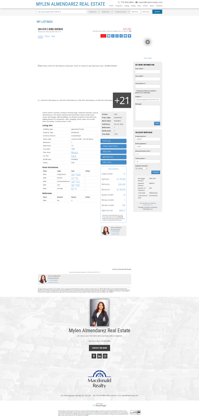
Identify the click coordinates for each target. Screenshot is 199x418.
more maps (148, 58)
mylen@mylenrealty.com (129, 395)
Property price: (140, 136)
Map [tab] (53, 36)
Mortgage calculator (114, 157)
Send (157, 123)
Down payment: (140, 143)
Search (157, 12)
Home (111, 6)
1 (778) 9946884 (115, 232)
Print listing (107, 162)
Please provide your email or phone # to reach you (145, 92)
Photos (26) (107, 141)
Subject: (138, 97)
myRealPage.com (148, 205)
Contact (145, 6)
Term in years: (140, 158)
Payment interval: (141, 166)
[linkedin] (99, 356)
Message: (138, 104)
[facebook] (94, 356)
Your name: (139, 68)
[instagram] (105, 356)
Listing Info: (47, 125)
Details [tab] (40, 36)
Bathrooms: (47, 193)
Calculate (156, 172)
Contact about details (110, 146)
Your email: (139, 76)
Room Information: (50, 167)
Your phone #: (140, 83)
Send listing (107, 151)
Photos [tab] (47, 36)
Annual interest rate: (142, 151)
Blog (139, 6)
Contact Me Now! (99, 348)
